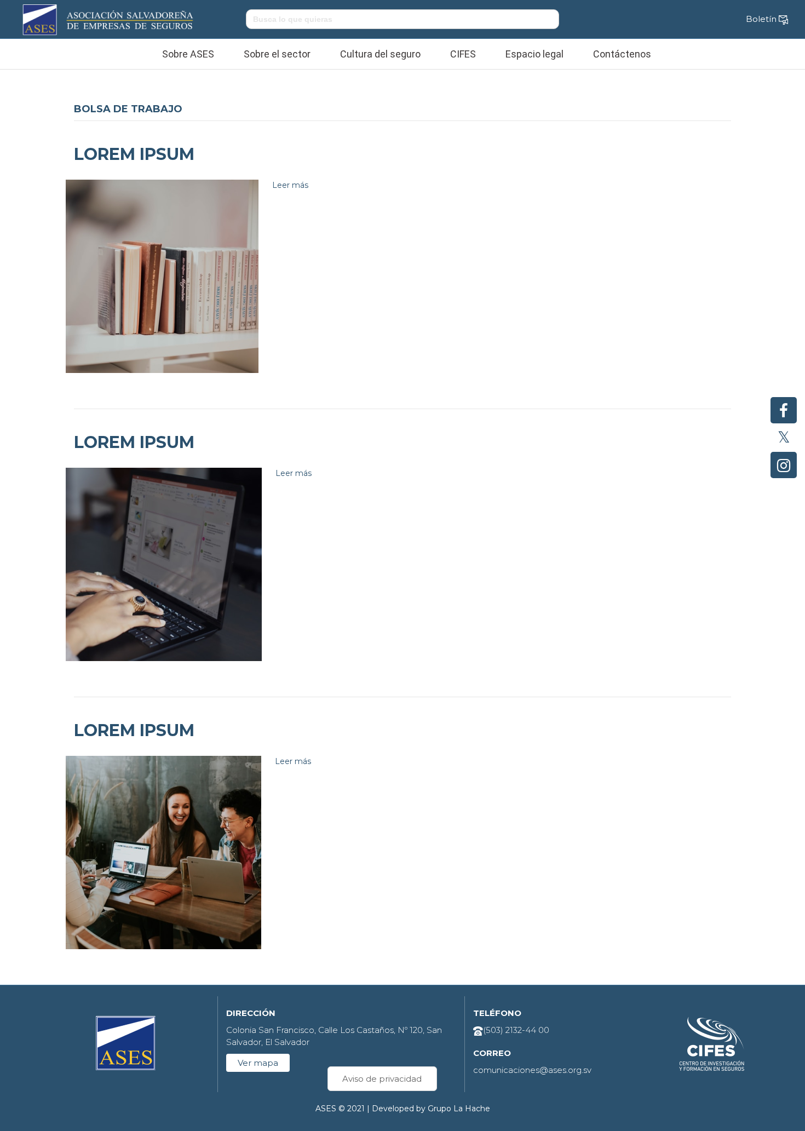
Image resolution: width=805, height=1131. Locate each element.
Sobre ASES (188, 54)
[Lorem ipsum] (162, 276)
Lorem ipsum (134, 154)
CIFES (463, 54)
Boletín (762, 19)
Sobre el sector (277, 54)
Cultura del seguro (380, 54)
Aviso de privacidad (382, 1078)
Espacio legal (534, 54)
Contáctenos (622, 54)
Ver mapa (258, 1063)
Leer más (290, 185)
